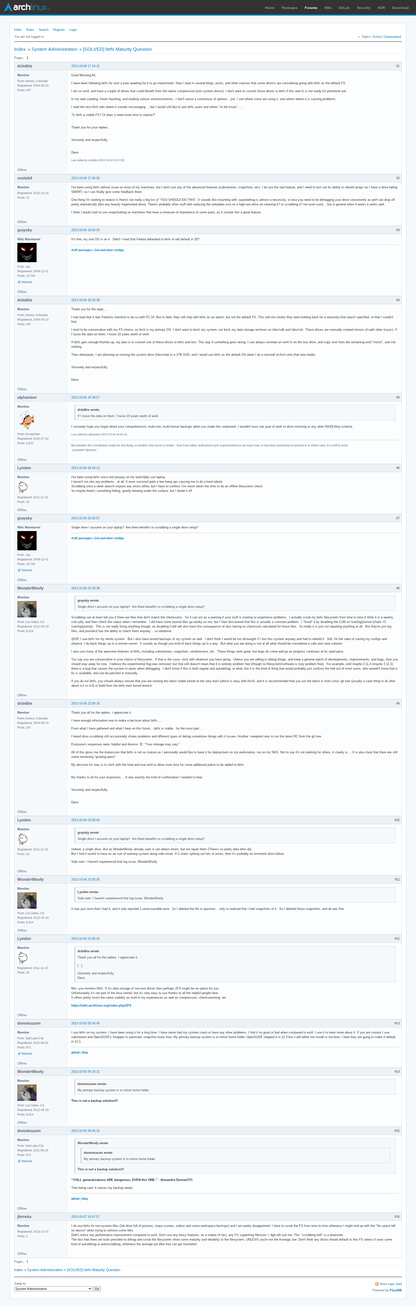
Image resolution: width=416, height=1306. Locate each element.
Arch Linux (26, 7)
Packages (290, 8)
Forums (311, 8)
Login (73, 30)
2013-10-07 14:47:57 (85, 1216)
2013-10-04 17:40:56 (85, 178)
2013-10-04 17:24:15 (85, 66)
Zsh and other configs (109, 250)
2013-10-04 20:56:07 (85, 518)
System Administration (55, 49)
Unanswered (392, 36)
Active (376, 36)
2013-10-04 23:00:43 (85, 820)
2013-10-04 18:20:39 (85, 300)
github (75, 1052)
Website (27, 282)
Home (269, 8)
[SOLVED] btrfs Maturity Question (117, 49)
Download (400, 8)
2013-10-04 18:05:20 (85, 230)
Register (59, 30)
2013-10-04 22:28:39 (85, 588)
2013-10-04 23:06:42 (85, 938)
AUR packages (81, 250)
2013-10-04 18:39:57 (85, 397)
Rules (30, 30)
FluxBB (396, 1290)
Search (44, 30)
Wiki (328, 8)
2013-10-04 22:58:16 (85, 703)
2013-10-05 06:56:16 (85, 1131)
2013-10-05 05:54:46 (85, 1023)
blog (85, 1052)
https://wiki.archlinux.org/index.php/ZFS (101, 1005)
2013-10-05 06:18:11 (85, 1071)
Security (363, 8)
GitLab (344, 8)
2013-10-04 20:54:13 (85, 468)
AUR (381, 8)
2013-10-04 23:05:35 (85, 879)
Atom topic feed (391, 1284)
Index (18, 30)
